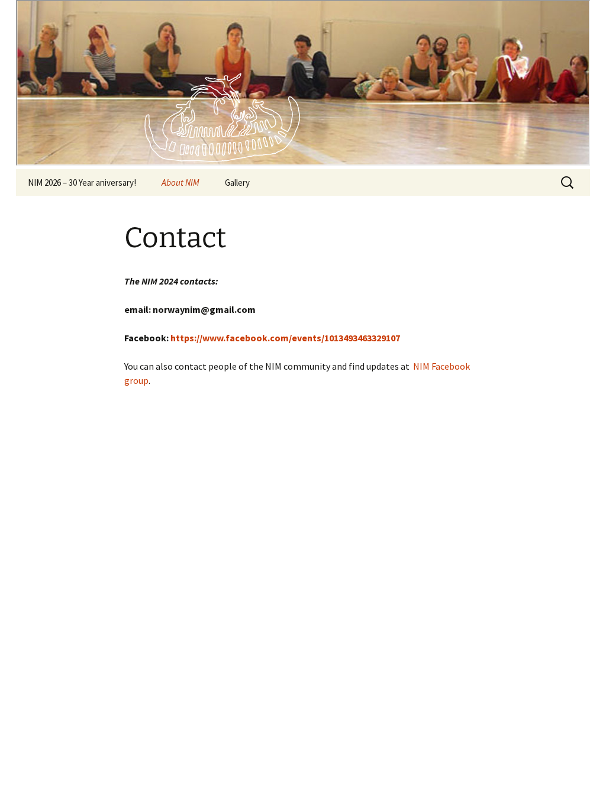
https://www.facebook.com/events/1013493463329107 (285, 338)
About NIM (180, 182)
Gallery (237, 182)
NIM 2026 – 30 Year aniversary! (82, 182)
